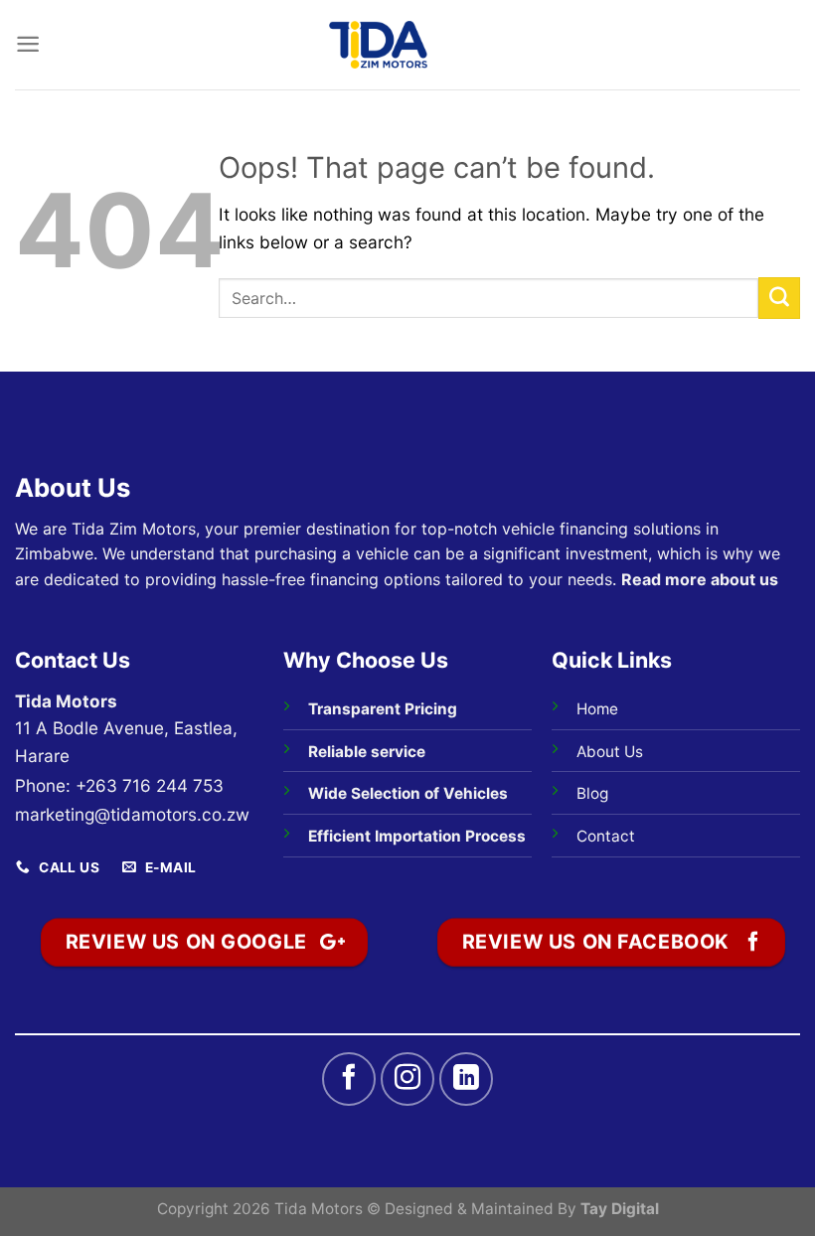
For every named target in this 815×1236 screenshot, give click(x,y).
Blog (592, 793)
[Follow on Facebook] (349, 1079)
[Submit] (779, 298)
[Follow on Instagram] (407, 1079)
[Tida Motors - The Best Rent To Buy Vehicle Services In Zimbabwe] (378, 45)
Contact (605, 836)
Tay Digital (619, 1208)
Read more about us (699, 579)
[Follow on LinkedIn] (466, 1079)
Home (597, 708)
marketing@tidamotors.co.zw (132, 814)
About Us (609, 751)
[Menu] (28, 44)
